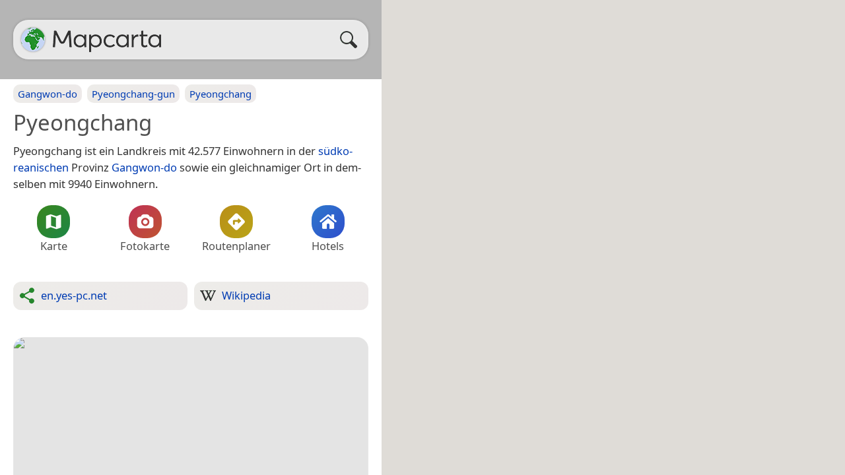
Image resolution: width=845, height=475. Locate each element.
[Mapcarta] (33, 39)
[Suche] (351, 39)
